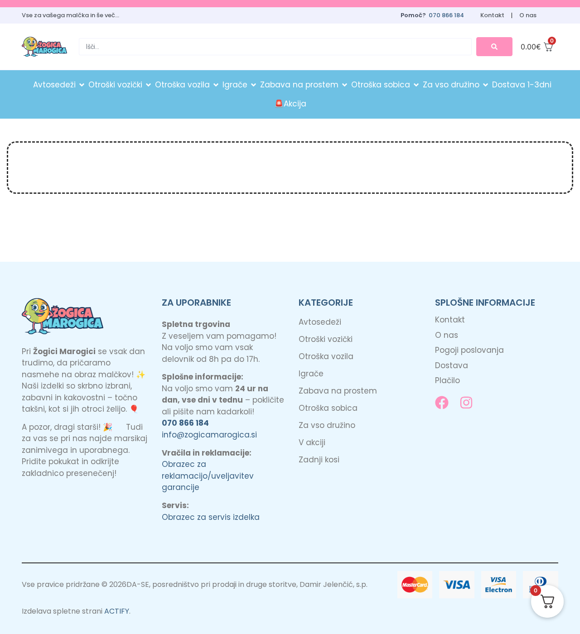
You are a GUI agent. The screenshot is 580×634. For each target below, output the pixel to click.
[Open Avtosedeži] (82, 85)
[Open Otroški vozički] (148, 85)
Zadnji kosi (319, 459)
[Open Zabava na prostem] (344, 85)
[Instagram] (466, 402)
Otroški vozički (326, 339)
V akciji (312, 442)
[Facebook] (442, 402)
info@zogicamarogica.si (209, 434)
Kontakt (492, 15)
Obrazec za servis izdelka (211, 517)
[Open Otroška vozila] (216, 85)
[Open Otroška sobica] (416, 85)
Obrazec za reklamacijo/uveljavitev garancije (208, 476)
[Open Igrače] (253, 85)
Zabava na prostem (338, 390)
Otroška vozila (326, 356)
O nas (527, 15)
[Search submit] (494, 46)
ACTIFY (116, 611)
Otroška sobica (328, 408)
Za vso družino (327, 425)
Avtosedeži (320, 322)
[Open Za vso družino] (485, 85)
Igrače (311, 373)
